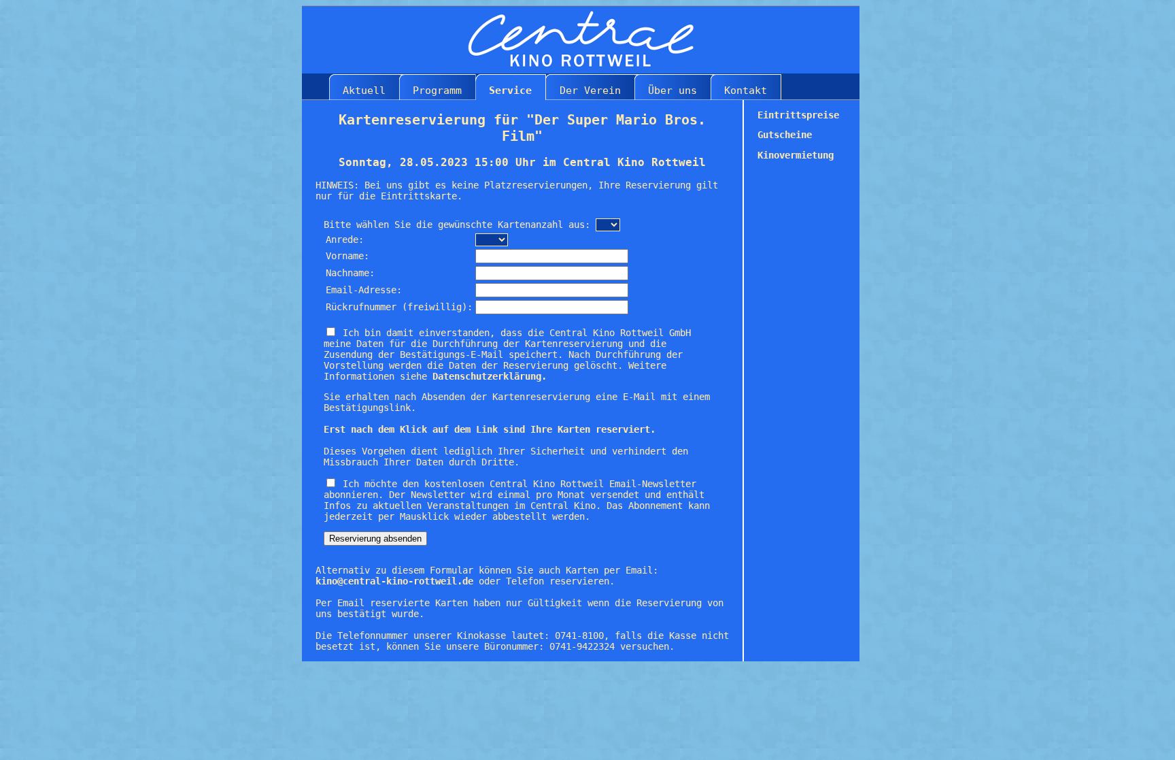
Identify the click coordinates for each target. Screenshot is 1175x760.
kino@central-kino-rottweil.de (394, 581)
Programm (437, 90)
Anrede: (345, 239)
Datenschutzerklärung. (489, 376)
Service (510, 90)
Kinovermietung (795, 155)
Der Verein (590, 90)
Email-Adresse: (364, 289)
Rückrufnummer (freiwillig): (399, 306)
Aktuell (364, 90)
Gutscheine (784, 134)
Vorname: (347, 255)
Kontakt (745, 90)
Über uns (672, 90)
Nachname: (350, 272)
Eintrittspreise (798, 115)
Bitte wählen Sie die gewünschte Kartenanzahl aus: (457, 224)
